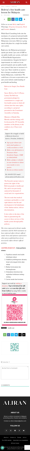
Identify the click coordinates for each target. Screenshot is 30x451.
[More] (24, 19)
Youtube (6, 29)
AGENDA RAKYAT (8, 248)
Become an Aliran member (15, 170)
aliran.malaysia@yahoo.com (18, 421)
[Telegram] (20, 19)
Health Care (14, 6)
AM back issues (15, 443)
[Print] (23, 334)
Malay (14, 24)
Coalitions (7, 6)
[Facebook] (13, 19)
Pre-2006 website (6, 440)
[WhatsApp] (9, 19)
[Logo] (15, 407)
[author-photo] (15, 351)
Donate (19, 437)
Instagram (18, 27)
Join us (24, 437)
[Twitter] (16, 19)
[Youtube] (23, 430)
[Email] (20, 334)
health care (11, 328)
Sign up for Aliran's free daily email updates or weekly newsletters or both (15, 145)
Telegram (12, 27)
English (22, 24)
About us (6, 437)
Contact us (13, 437)
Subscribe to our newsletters (20, 440)
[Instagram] (10, 430)
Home (2, 6)
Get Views (26, 15)
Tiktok (25, 27)
